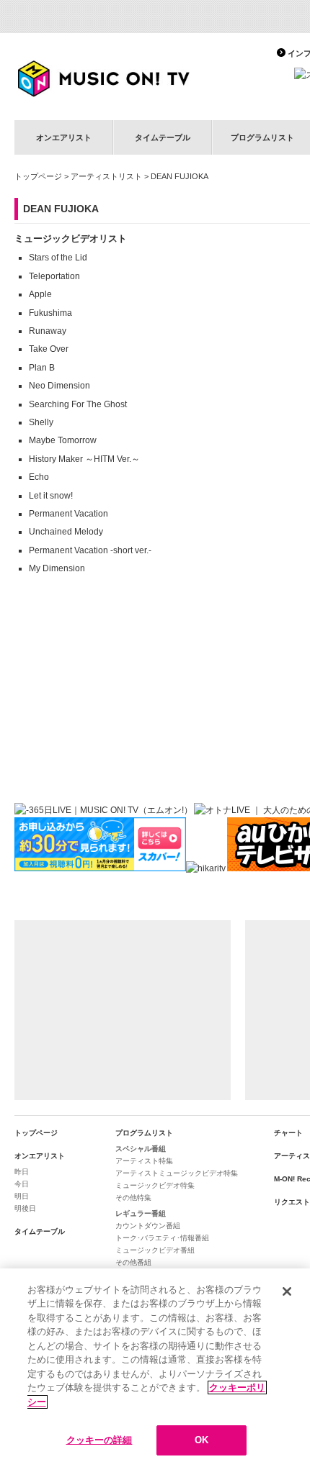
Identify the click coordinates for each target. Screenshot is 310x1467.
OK (201, 1440)
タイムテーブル (162, 137)
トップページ (38, 176)
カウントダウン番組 (147, 1226)
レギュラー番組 (140, 1213)
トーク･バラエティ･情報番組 (162, 1238)
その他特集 (133, 1198)
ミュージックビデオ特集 (155, 1185)
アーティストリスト (106, 176)
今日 (21, 1184)
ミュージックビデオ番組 (155, 1250)
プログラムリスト (144, 1133)
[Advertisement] (122, 1010)
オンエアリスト (64, 137)
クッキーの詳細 (99, 1440)
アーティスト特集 (144, 1161)
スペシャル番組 (140, 1149)
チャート (288, 1133)
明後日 (25, 1208)
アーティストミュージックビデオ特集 (176, 1173)
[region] (155, 1367)
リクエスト (292, 1202)
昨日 (21, 1172)
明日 (21, 1196)
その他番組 (133, 1262)
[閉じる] (287, 1291)
